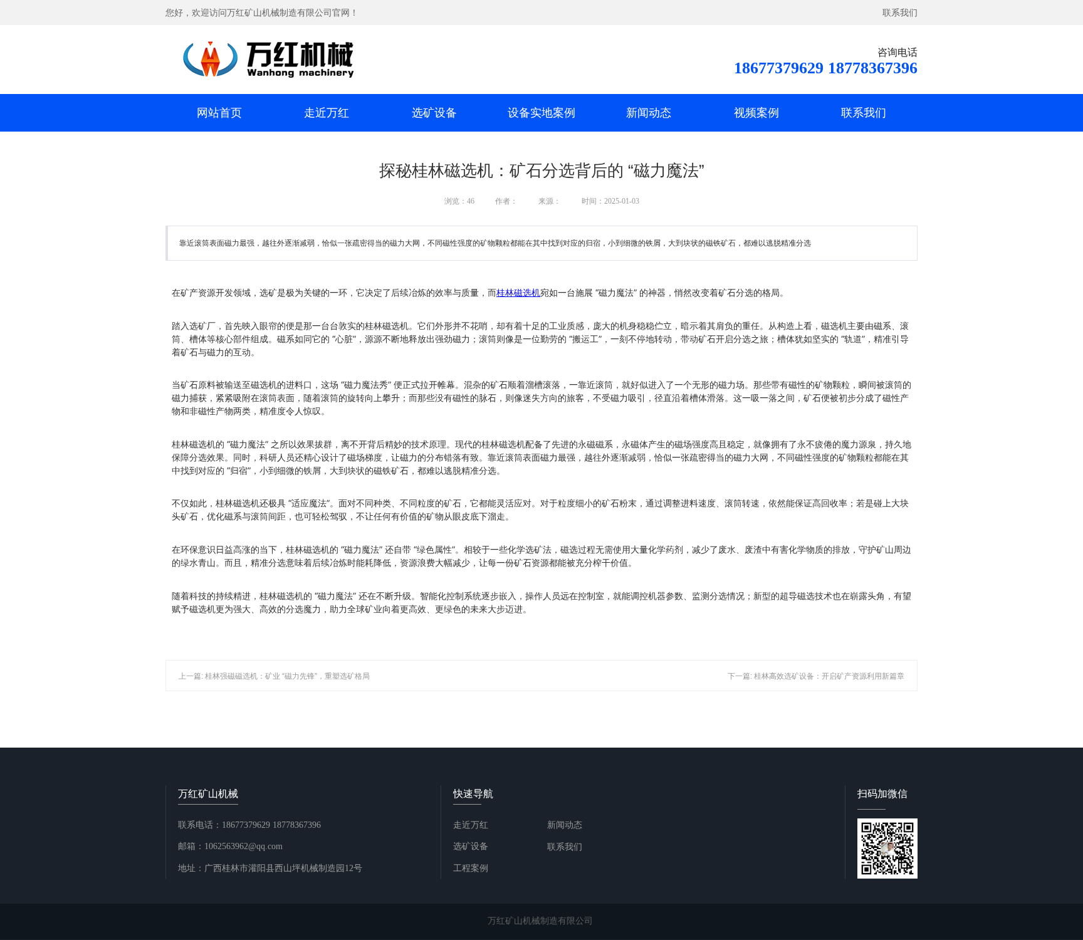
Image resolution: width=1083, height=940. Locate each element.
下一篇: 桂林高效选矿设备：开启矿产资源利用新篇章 (816, 676)
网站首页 (219, 113)
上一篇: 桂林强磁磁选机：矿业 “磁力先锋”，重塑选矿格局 (274, 676)
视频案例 (756, 113)
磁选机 (527, 292)
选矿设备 (434, 113)
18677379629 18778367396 (826, 68)
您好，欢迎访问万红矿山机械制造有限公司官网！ (261, 13)
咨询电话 (897, 52)
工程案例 (470, 868)
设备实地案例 (541, 113)
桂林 (518, 292)
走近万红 (326, 113)
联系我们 (900, 13)
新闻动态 (648, 113)
